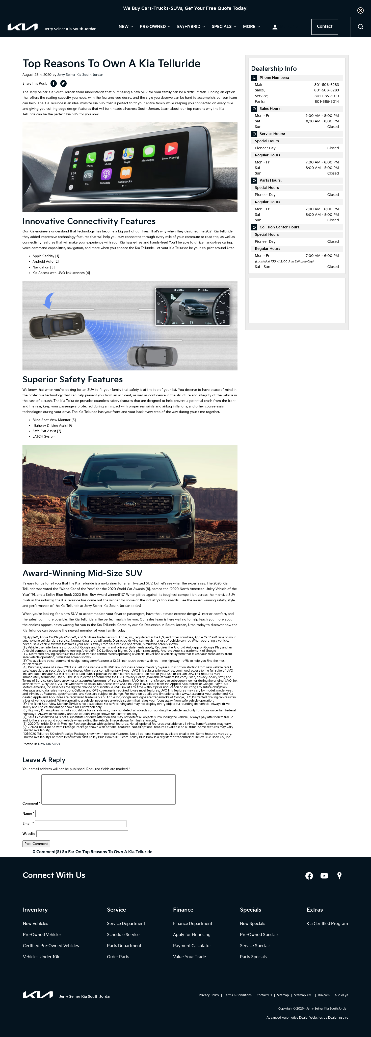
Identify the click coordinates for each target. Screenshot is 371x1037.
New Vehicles (35, 923)
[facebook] (309, 876)
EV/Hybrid (188, 27)
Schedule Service (123, 934)
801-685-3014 (327, 101)
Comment (31, 804)
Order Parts (118, 957)
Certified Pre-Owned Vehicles (51, 946)
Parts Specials (253, 957)
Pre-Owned (153, 27)
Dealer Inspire (338, 1018)
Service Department (126, 923)
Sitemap (283, 995)
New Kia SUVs (49, 744)
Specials (222, 27)
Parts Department (124, 946)
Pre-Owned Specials (259, 934)
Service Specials (255, 946)
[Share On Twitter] (63, 83)
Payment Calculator (192, 946)
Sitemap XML (303, 995)
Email (28, 824)
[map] (339, 876)
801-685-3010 (326, 96)
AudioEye (341, 995)
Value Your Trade (189, 957)
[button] (360, 10)
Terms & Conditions (238, 995)
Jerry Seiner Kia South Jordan (80, 75)
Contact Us (264, 995)
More (249, 27)
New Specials (252, 923)
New (123, 27)
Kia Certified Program (327, 923)
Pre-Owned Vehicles (42, 934)
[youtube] (324, 876)
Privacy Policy (209, 995)
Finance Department (192, 923)
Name (28, 814)
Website (28, 834)
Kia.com (324, 995)
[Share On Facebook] (53, 83)
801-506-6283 (326, 85)
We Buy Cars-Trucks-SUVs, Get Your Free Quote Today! (185, 8)
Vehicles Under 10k (41, 957)
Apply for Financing (191, 934)
